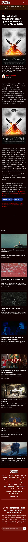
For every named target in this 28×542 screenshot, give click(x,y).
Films (3, 13)
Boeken (22, 479)
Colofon (4, 475)
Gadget (21, 482)
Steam (23, 477)
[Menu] (26, 2)
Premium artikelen (20, 489)
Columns (8, 491)
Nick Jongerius (13, 204)
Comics (15, 482)
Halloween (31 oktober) (16, 203)
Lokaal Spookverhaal (8, 489)
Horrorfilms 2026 (17, 491)
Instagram (7, 479)
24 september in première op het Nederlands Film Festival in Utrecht (14, 193)
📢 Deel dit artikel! (7, 199)
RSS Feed (23, 475)
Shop (18, 477)
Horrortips (9, 484)
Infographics (17, 484)
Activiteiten (15, 479)
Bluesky (5, 477)
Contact (17, 475)
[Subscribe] (24, 528)
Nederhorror (5, 204)
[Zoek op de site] (23, 2)
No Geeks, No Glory (14, 493)
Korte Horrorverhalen (8, 486)
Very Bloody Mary (11, 75)
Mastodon (12, 477)
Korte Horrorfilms (20, 486)
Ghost (16, 496)
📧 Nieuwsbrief (18, 199)
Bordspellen (8, 482)
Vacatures (10, 475)
